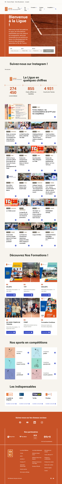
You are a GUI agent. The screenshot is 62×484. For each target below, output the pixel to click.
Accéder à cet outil (10, 403)
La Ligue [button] (19, 8)
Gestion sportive (23, 469)
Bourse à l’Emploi (10, 1)
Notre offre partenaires (19, 1)
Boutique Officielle (36, 466)
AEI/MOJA (22, 459)
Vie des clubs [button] (25, 9)
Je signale (27, 1)
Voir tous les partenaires (46, 441)
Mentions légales (48, 467)
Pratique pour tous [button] (41, 9)
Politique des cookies (49, 462)
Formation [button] (33, 7)
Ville (11, 48)
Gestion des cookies (48, 464)
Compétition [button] (50, 7)
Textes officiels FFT (48, 454)
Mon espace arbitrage (24, 472)
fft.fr (5, 1)
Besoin (33, 48)
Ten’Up (21, 453)
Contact (46, 470)
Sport (22, 48)
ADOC (21, 456)
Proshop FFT (23, 462)
